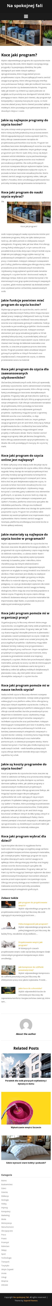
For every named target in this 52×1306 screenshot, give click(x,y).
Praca (3, 1234)
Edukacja (5, 1196)
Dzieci (3, 1188)
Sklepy (3, 1250)
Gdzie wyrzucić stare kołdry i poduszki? (26, 1162)
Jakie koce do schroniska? (30, 988)
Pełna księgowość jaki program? (33, 924)
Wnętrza (4, 1281)
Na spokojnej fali (25, 5)
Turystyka (5, 1265)
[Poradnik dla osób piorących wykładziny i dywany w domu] (26, 1064)
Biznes (4, 1180)
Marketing (5, 1215)
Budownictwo (6, 1184)
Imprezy (4, 1207)
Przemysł (5, 1242)
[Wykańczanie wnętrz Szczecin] (26, 1107)
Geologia (5, 1200)
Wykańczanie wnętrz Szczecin (26, 1127)
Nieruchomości (7, 1227)
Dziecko (4, 1192)
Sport (3, 1254)
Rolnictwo (5, 1246)
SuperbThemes (31, 1300)
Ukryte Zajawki (7, 1269)
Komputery (5, 1211)
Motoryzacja (6, 1223)
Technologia (6, 1258)
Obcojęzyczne (7, 1231)
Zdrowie (4, 1285)
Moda (3, 1219)
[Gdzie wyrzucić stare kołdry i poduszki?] (26, 1147)
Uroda (3, 1273)
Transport (5, 1262)
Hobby (4, 1204)
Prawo (4, 1238)
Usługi (3, 1277)
